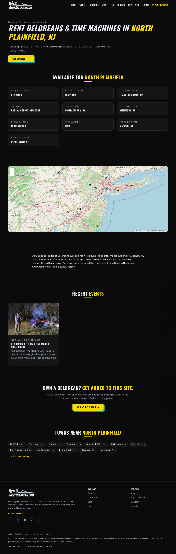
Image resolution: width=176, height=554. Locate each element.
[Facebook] (10, 520)
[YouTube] (24, 520)
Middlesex (118, 444)
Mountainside (45, 450)
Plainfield (17, 444)
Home (73, 4)
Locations (94, 4)
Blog (137, 4)
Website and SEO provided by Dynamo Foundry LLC (30, 546)
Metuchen (108, 450)
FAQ (112, 4)
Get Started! (21, 58)
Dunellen (55, 444)
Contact (121, 4)
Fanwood (74, 444)
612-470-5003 (160, 5)
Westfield (138, 444)
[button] (12, 170)
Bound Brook (67, 450)
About (105, 4)
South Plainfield (96, 444)
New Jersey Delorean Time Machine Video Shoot (31, 345)
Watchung (36, 444)
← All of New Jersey (18, 456)
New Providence (20, 450)
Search (134, 506)
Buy (130, 4)
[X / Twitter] (38, 520)
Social (145, 4)
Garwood (88, 450)
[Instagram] (17, 520)
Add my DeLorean (88, 407)
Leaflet (140, 231)
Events (82, 4)
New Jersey (24, 22)
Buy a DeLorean (138, 497)
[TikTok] (31, 520)
